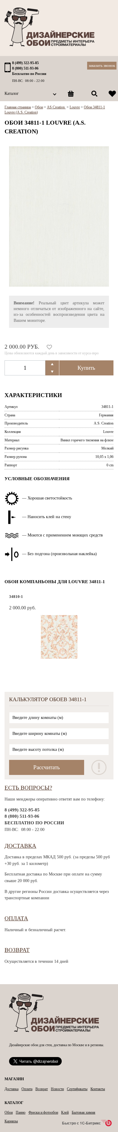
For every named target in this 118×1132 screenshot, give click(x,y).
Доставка (20, 846)
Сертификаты (77, 1089)
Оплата (16, 918)
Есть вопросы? (28, 788)
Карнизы (11, 1121)
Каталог (12, 93)
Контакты (97, 1089)
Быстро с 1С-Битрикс (81, 1123)
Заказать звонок (102, 65)
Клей (65, 1112)
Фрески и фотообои (43, 1112)
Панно (20, 1112)
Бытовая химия (83, 1112)
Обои (9, 1112)
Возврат (17, 950)
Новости (57, 1089)
